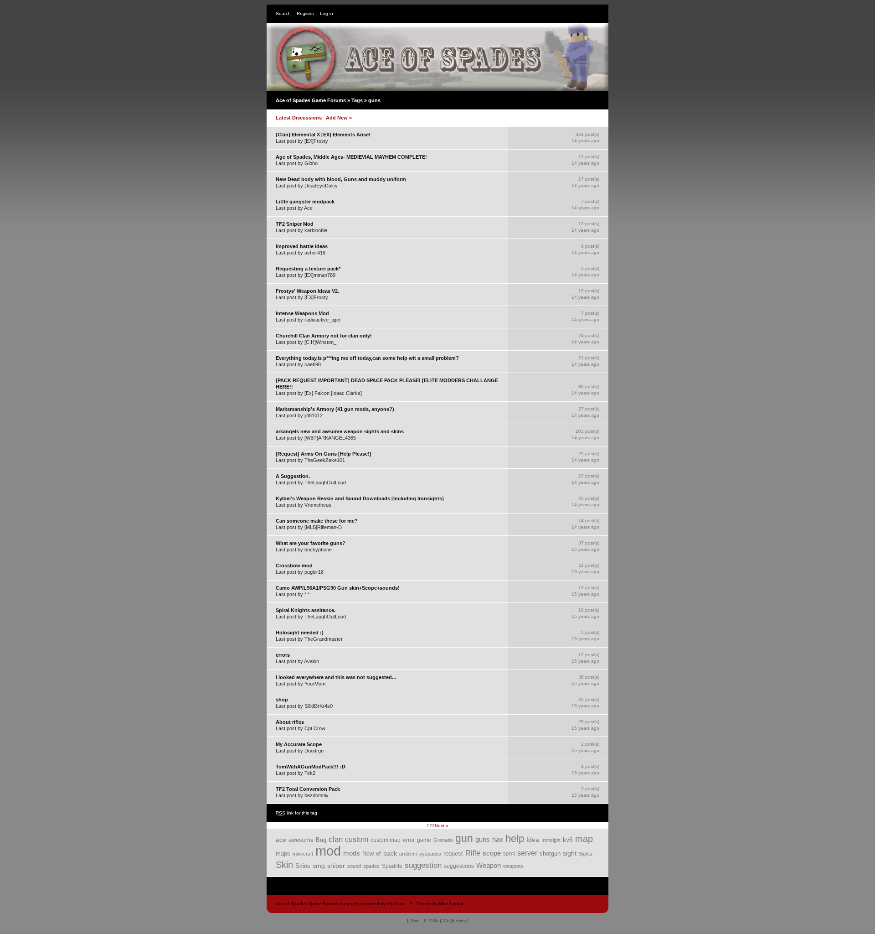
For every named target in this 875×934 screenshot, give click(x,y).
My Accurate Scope (299, 744)
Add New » (339, 117)
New (368, 854)
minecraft (303, 853)
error (409, 840)
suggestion (423, 865)
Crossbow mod (294, 565)
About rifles (290, 722)
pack (390, 853)
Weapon (488, 865)
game (424, 840)
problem (408, 853)
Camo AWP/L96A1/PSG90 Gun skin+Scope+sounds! (338, 588)
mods (351, 853)
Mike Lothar (451, 903)
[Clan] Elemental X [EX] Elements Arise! (323, 134)
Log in (326, 13)
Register (305, 13)
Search (283, 13)
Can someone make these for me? (317, 521)
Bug (321, 839)
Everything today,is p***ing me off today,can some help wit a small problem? (367, 358)
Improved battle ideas (302, 246)
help (514, 838)
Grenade (443, 840)
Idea (532, 839)
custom (356, 839)
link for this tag (296, 812)
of (378, 854)
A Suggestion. (293, 476)
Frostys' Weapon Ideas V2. (307, 291)
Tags (357, 100)
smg (319, 865)
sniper (336, 865)
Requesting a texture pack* (308, 268)
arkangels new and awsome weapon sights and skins (340, 431)
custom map (386, 840)
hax (497, 839)
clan (336, 839)
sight (569, 853)
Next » (441, 825)
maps (283, 853)
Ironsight (551, 840)
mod (328, 850)
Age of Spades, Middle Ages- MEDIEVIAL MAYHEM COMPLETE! (351, 157)
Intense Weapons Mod (302, 313)
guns (482, 839)
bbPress (395, 903)
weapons (513, 866)
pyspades (430, 853)
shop (282, 699)
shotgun (550, 853)
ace (281, 839)
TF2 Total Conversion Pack (308, 789)
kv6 (568, 839)
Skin (284, 865)
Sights (585, 853)
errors (283, 655)
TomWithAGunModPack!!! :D (310, 766)
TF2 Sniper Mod (295, 224)
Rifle (472, 853)
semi (509, 854)
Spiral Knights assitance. (305, 610)
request (453, 853)
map (584, 839)
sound (354, 866)
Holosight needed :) (300, 632)
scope (492, 853)
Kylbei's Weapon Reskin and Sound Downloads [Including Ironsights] (360, 498)
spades (371, 866)
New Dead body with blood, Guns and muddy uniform (341, 179)
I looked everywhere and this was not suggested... (336, 677)
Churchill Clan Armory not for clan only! (324, 335)
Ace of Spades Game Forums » (313, 100)
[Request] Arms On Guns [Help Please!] (323, 454)
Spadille (392, 866)
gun (464, 838)
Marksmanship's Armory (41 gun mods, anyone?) (335, 409)
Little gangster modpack (305, 201)
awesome (301, 840)
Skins (302, 865)
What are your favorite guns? (310, 543)
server (527, 853)
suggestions (459, 866)
